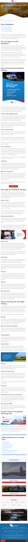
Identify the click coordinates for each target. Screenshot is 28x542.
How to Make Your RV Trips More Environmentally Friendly (10, 450)
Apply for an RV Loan (13, 186)
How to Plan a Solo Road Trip (6, 443)
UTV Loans (10, 528)
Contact (26, 528)
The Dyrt (2, 273)
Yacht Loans (16, 527)
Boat (3, 502)
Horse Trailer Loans (22, 527)
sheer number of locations (5, 323)
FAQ (19, 528)
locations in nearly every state (12, 329)
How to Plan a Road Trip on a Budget (7, 446)
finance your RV (3, 429)
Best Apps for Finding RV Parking (6, 29)
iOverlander (2, 259)
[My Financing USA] (14, 1)
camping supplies (4, 341)
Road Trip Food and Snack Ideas (6, 447)
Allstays (9, 284)
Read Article (14, 482)
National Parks (16, 294)
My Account (22, 528)
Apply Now (3, 540)
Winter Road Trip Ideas (14, 480)
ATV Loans (6, 528)
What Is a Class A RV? (14, 493)
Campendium (16, 243)
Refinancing (22, 502)
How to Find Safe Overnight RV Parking (6, 28)
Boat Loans (12, 527)
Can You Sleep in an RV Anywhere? (6, 26)
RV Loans (8, 527)
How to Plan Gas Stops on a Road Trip (7, 444)
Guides (12, 502)
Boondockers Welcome (20, 218)
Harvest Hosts (13, 205)
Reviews (16, 528)
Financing (7, 502)
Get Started (4, 527)
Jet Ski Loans (3, 528)
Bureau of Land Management (9, 122)
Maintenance (17, 502)
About (14, 528)
